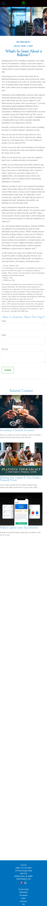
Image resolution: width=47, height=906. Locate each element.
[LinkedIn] (25, 882)
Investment (23, 895)
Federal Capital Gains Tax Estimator (19, 528)
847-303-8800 (26, 868)
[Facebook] (21, 882)
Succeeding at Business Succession (17, 430)
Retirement (23, 892)
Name (4, 321)
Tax (23, 904)
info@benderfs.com (23, 879)
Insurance (23, 901)
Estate (23, 898)
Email (4, 335)
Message (5, 349)
